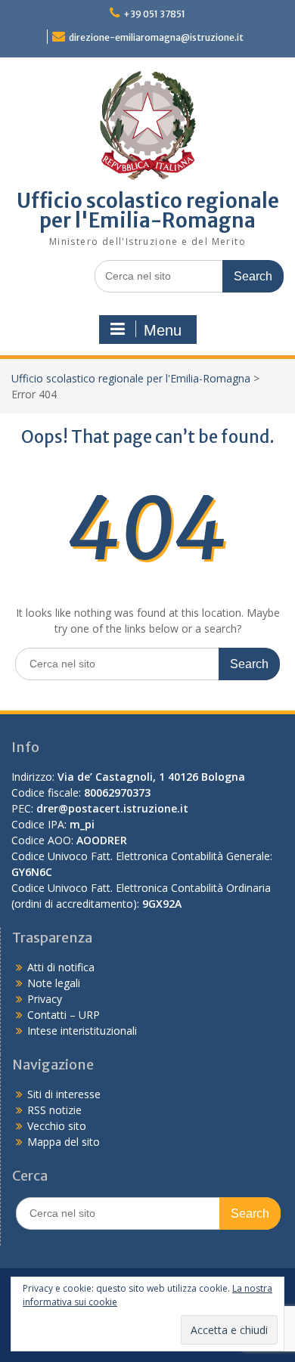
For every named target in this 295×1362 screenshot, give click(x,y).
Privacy (44, 999)
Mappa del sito (63, 1141)
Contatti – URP (63, 1015)
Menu (163, 330)
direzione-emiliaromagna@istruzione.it (156, 37)
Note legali (53, 983)
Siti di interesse (64, 1094)
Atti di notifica (61, 967)
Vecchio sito (56, 1126)
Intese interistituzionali (82, 1030)
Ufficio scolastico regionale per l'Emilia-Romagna (148, 210)
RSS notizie (54, 1110)
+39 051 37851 (154, 14)
